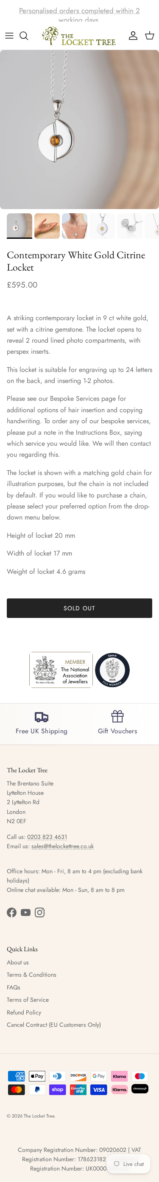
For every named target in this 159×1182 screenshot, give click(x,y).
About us (18, 962)
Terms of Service (28, 999)
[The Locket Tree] (80, 35)
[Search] (28, 35)
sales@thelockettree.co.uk (62, 846)
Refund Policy (24, 1012)
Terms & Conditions (31, 974)
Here (131, 14)
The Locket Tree (39, 1115)
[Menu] (9, 35)
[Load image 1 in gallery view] (79, 129)
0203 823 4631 (47, 837)
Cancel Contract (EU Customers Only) (54, 1024)
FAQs (13, 987)
